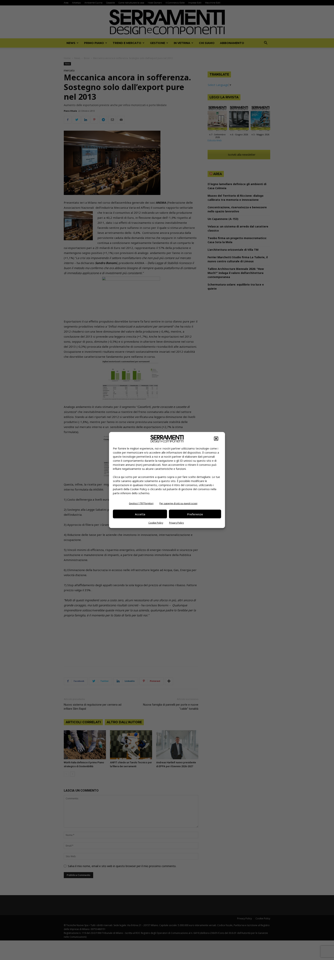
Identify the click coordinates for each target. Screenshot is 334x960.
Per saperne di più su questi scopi (178, 503)
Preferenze (195, 514)
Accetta (140, 514)
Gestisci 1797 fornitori (141, 503)
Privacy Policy (176, 522)
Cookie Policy (155, 522)
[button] (216, 439)
